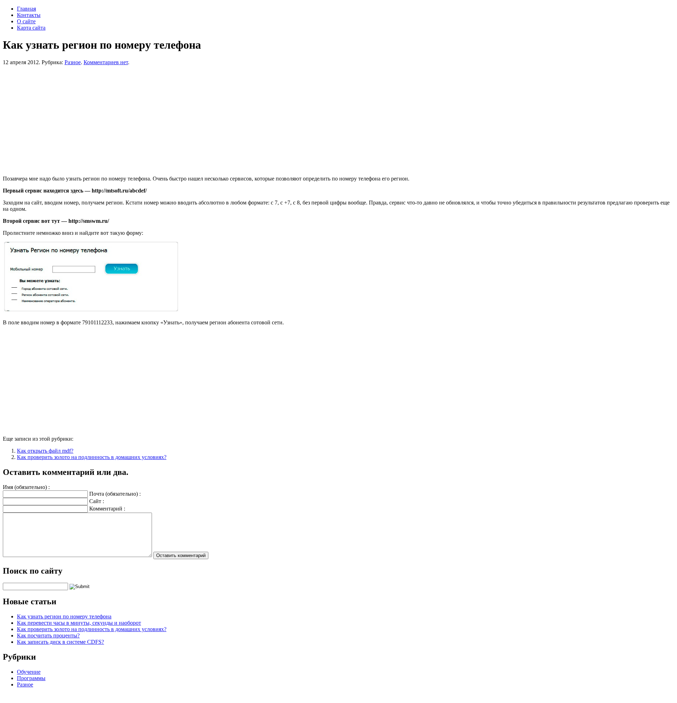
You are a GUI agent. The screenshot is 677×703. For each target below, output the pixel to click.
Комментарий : (107, 509)
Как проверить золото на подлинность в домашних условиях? (91, 457)
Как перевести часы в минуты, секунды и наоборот (79, 623)
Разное (73, 62)
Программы (31, 678)
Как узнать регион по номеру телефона (64, 616)
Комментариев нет (106, 62)
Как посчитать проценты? (48, 635)
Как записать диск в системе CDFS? (60, 642)
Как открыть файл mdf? (45, 451)
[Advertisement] (214, 120)
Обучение (29, 672)
